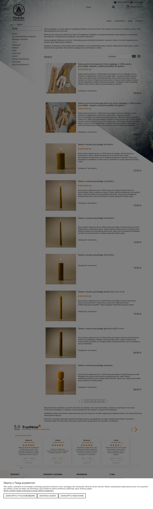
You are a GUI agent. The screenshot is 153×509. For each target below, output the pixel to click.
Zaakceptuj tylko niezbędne (20, 496)
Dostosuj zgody (47, 496)
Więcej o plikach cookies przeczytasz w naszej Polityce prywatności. (29, 491)
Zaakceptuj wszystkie (72, 496)
